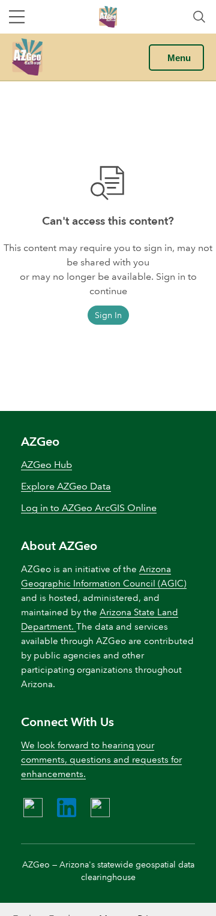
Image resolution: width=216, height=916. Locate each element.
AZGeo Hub (46, 464)
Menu (179, 58)
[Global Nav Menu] (17, 17)
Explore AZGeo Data (66, 486)
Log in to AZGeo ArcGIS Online (89, 507)
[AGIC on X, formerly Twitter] (100, 808)
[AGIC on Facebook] (33, 808)
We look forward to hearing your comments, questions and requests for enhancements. (101, 759)
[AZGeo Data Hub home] (27, 56)
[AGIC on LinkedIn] (67, 808)
